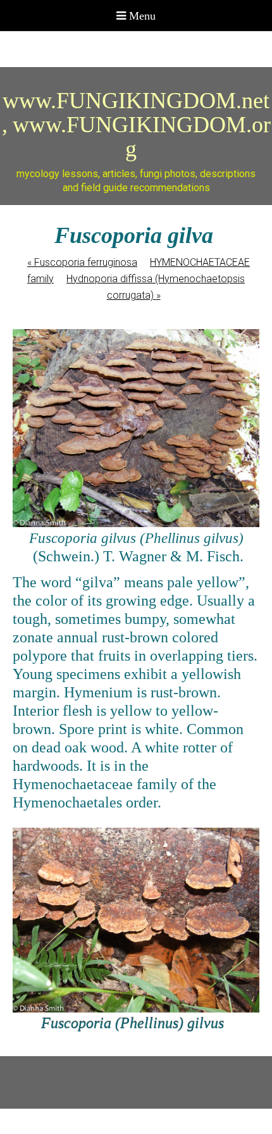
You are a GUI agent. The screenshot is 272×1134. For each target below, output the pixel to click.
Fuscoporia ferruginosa (82, 262)
